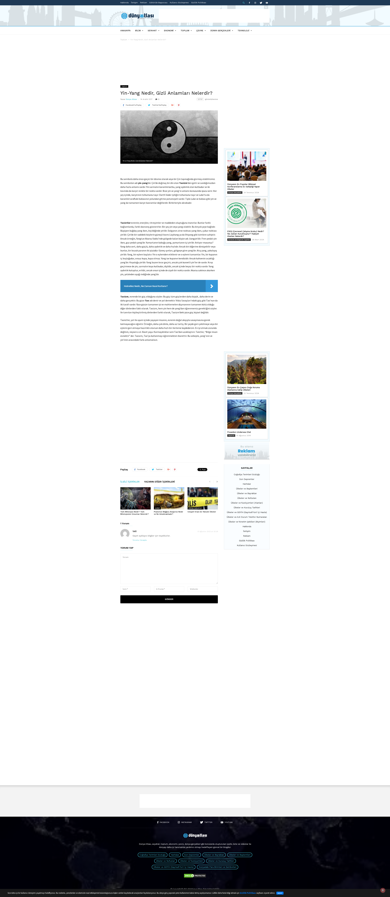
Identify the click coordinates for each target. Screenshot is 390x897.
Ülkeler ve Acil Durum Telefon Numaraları (247, 517)
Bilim (138, 30)
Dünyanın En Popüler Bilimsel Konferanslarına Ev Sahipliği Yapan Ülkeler (243, 186)
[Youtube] (267, 2)
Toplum (185, 30)
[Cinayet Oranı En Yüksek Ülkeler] (203, 498)
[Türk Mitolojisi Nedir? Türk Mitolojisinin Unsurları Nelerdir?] (135, 498)
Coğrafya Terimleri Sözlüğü (247, 474)
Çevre (199, 30)
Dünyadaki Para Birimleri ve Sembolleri (217, 867)
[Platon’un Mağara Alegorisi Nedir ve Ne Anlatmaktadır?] (169, 498)
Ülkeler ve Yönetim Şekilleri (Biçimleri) (246, 522)
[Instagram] (255, 2)
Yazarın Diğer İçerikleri (159, 482)
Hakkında (124, 3)
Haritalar (247, 484)
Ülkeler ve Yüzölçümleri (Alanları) (247, 503)
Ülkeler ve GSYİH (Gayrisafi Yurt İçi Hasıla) (247, 512)
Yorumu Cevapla (140, 540)
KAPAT (280, 893)
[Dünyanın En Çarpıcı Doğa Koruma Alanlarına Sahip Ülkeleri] (246, 369)
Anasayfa (125, 30)
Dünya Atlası (131, 99)
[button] (243, 3)
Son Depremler (246, 479)
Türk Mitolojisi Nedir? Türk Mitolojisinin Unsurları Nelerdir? (134, 513)
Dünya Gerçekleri (220, 30)
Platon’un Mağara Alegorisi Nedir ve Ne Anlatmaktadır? (168, 513)
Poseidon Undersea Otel (239, 432)
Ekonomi (169, 30)
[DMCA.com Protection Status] (195, 877)
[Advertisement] (214, 16)
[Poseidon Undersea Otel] (246, 414)
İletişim (134, 3)
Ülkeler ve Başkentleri (246, 489)
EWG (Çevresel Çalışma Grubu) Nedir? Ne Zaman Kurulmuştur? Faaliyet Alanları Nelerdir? (245, 233)
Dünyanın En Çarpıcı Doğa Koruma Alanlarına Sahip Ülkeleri (243, 388)
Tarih (124, 508)
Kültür (157, 508)
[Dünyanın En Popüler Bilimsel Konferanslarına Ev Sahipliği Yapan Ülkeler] (246, 166)
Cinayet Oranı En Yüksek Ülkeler (202, 512)
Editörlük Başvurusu (158, 3)
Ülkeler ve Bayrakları (247, 493)
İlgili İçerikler (130, 482)
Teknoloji (243, 30)
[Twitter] (261, 2)
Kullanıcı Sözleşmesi (179, 3)
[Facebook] (249, 2)
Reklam (143, 3)
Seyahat (152, 30)
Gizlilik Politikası (198, 3)
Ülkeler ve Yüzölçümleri (191, 861)
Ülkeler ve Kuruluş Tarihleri (247, 507)
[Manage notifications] (382, 890)
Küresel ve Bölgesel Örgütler (239, 239)
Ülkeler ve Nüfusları (246, 498)
